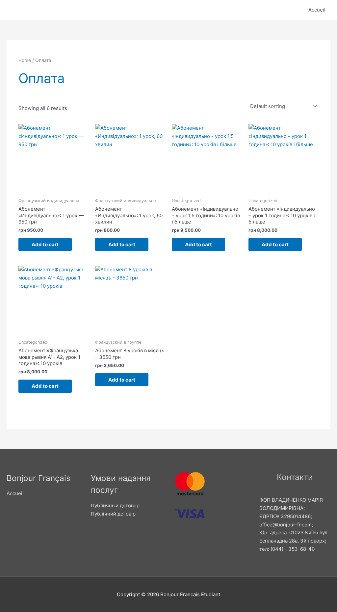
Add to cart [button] (45, 244)
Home (24, 60)
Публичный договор (115, 505)
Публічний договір (113, 514)
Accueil (316, 10)
